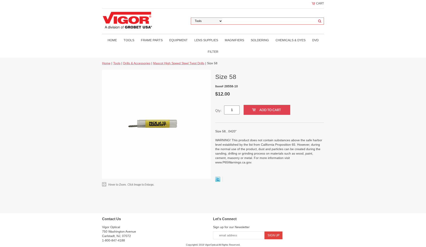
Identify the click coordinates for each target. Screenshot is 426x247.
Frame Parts (152, 40)
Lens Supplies (206, 40)
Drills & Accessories (136, 63)
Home (112, 40)
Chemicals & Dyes (291, 40)
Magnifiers (234, 40)
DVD (315, 40)
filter (213, 51)
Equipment (178, 40)
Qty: (218, 110)
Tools (129, 40)
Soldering (260, 40)
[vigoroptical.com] (128, 20)
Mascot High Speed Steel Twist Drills (178, 63)
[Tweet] (217, 180)
